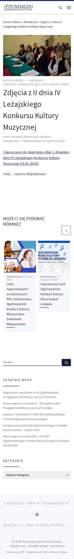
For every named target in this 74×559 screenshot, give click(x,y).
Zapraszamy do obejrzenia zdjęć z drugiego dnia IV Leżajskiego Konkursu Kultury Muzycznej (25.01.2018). (36, 158)
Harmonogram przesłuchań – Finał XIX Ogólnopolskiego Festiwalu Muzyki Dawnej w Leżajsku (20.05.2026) (36, 440)
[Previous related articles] (56, 230)
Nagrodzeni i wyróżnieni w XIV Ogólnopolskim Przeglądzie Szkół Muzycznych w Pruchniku (31, 395)
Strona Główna (12, 22)
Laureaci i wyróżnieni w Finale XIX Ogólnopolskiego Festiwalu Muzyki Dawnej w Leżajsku (34, 416)
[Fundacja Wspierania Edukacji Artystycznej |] (18, 7)
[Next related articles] (66, 230)
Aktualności (31, 22)
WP (22, 552)
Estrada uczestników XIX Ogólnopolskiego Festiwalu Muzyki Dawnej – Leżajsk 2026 (35, 428)
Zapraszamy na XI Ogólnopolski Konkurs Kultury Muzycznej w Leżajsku (53, 294)
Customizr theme (57, 552)
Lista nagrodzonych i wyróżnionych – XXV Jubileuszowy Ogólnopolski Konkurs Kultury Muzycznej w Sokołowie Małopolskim (19, 304)
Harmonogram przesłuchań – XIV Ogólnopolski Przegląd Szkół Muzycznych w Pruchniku (31, 406)
